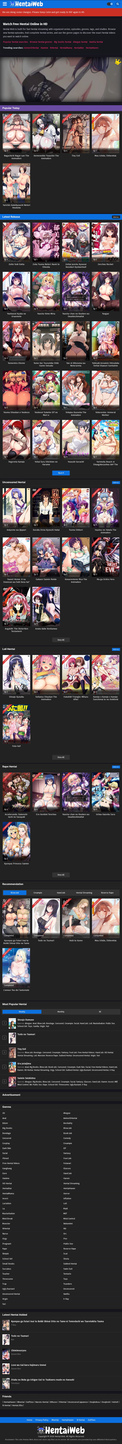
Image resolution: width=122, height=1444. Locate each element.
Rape (45, 1084)
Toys (30, 1026)
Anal (35, 1023)
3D (3, 1113)
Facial (76, 1023)
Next (60, 473)
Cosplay (6, 1143)
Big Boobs (34, 1067)
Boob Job (52, 1067)
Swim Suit (67, 1269)
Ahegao (28, 1023)
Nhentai (20, 1402)
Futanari (67, 1163)
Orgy (52, 1070)
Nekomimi (68, 1223)
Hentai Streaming (84, 893)
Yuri (47, 1026)
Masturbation (99, 1023)
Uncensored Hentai (81, 1055)
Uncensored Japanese (78, 1402)
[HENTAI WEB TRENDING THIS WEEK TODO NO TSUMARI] (61, 79)
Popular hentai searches (15, 42)
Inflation (67, 1198)
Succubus (6, 1269)
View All (116, 217)
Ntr (31, 1084)
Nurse (5, 1233)
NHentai (54, 48)
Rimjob (5, 1253)
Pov (65, 1238)
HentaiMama (66, 48)
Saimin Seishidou (26, 1078)
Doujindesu (95, 1402)
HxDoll (115, 1402)
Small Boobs (8, 1264)
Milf (116, 1082)
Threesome (64, 1084)
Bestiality (67, 1123)
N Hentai (6, 1405)
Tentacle (67, 1274)
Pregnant (6, 1244)
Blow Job (15, 893)
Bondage (50, 1023)
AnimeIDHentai (31, 48)
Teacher (6, 1274)
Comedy (67, 1138)
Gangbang (7, 1168)
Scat (65, 1253)
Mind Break (7, 1218)
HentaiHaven (92, 48)
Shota (66, 1259)
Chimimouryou (18, 1350)
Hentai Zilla (17, 1405)
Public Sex (110, 1023)
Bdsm (5, 1123)
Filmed (5, 1158)
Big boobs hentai (62, 42)
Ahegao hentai (80, 42)
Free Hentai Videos (86, 1052)
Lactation (6, 1203)
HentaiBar (79, 48)
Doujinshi (106, 1402)
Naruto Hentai (41, 1402)
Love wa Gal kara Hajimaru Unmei (28, 1365)
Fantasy (64, 1052)
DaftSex (30, 1402)
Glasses (87, 1082)
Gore (4, 1173)
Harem (20, 1070)
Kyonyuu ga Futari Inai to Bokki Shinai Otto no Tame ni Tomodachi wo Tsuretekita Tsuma (57, 1321)
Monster (41, 1055)
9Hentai (62, 1402)
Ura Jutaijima (24, 1063)
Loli (90, 1023)
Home (29, 1420)
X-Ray (112, 1070)
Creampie (38, 893)
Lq (3, 1208)
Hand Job (61, 893)
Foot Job (73, 1052)
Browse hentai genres (41, 42)
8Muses (53, 1402)
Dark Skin (81, 1067)
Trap (4, 1284)
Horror (66, 1193)
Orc (65, 1233)
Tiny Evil (21, 1049)
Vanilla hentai (96, 42)
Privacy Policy (41, 1420)
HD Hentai (109, 1052)
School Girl (22, 1026)
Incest (111, 1082)
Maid (65, 1208)
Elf (64, 1148)
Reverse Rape (107, 893)
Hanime (44, 48)
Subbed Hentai (65, 1055)
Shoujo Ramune (25, 1019)
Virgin (42, 1026)
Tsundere (67, 1284)
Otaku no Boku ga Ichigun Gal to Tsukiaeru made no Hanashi (42, 1379)
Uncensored (68, 1289)
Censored (59, 1023)
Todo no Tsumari (26, 1034)
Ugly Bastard (85, 1070)
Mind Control (23, 1084)
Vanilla (36, 1026)
